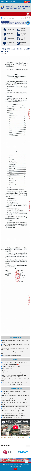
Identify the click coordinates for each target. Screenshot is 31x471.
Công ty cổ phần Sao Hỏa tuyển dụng (11, 366)
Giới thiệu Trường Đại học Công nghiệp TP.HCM (12, 437)
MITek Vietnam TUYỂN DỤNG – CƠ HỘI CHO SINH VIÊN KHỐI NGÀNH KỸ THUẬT (14, 363)
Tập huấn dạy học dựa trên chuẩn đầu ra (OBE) (13, 415)
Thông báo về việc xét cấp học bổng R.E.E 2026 (13, 355)
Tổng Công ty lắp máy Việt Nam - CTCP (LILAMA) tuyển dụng (15, 379)
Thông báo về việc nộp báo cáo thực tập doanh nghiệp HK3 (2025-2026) (14, 349)
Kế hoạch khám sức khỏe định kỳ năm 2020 (12, 413)
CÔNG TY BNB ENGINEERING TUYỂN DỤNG (13, 373)
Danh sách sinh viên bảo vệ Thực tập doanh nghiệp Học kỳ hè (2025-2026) (15, 345)
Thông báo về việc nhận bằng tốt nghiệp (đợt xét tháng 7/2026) (14, 341)
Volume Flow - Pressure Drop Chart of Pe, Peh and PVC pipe (15, 396)
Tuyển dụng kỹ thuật (7, 368)
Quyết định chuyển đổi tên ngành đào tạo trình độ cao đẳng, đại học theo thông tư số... (14, 399)
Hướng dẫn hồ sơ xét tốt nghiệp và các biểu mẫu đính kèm (14, 352)
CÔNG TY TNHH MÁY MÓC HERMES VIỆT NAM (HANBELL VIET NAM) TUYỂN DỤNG (13, 376)
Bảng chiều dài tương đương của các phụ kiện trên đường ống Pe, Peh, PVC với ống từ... (14, 392)
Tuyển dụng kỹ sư (6, 370)
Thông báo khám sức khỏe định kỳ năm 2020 (13, 411)
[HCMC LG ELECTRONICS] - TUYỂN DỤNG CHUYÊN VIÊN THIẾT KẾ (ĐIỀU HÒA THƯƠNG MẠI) (14, 383)
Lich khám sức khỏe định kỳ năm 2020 (11, 408)
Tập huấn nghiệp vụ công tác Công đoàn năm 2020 (14, 406)
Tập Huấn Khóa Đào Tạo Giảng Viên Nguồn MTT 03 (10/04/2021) (14, 403)
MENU (28, 14)
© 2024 (3, 464)
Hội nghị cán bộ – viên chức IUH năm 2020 (12, 417)
